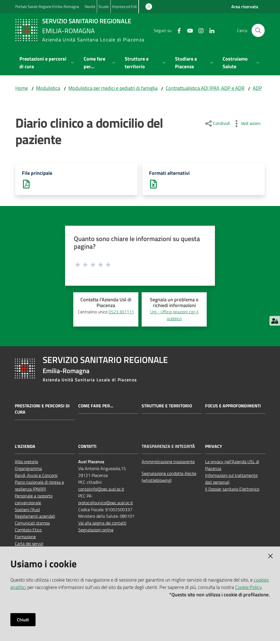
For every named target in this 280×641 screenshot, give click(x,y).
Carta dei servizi (29, 543)
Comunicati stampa (32, 523)
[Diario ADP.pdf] (26, 183)
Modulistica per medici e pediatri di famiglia (113, 88)
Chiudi (23, 619)
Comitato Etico (28, 529)
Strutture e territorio (167, 406)
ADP (257, 88)
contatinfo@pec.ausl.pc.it (101, 489)
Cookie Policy (248, 587)
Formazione (25, 536)
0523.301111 (121, 311)
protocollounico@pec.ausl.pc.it (105, 502)
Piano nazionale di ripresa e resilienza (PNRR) (39, 485)
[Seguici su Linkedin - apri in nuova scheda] (209, 30)
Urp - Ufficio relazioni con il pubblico (174, 315)
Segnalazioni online (95, 529)
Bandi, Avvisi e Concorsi (36, 475)
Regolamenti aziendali (35, 516)
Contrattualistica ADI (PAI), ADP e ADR (205, 88)
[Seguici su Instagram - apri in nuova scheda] (198, 30)
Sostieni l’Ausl (27, 509)
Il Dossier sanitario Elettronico (232, 489)
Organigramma (28, 468)
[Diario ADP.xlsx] (153, 183)
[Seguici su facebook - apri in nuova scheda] (176, 30)
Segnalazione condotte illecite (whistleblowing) (169, 476)
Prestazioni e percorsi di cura (42, 409)
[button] (258, 30)
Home (21, 88)
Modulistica (48, 88)
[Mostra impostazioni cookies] (274, 321)
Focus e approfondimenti (233, 406)
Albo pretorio (26, 461)
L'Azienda (25, 446)
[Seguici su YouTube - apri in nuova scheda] (187, 30)
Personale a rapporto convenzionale (33, 499)
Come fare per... (95, 406)
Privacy (213, 446)
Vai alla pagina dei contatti (102, 523)
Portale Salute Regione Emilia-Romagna (47, 6)
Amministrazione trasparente (168, 461)
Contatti (87, 446)
